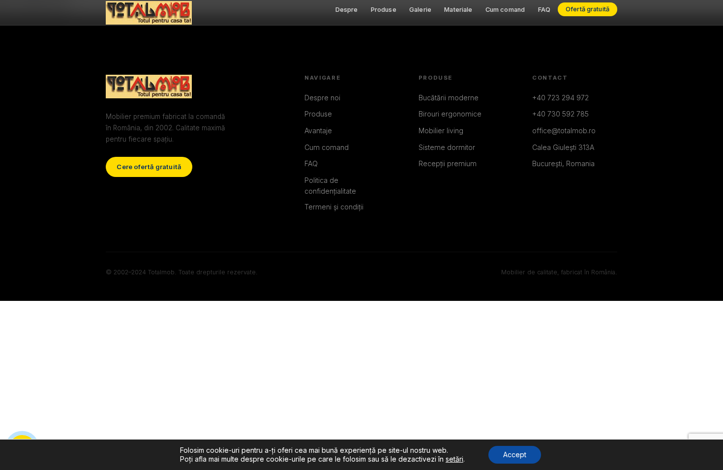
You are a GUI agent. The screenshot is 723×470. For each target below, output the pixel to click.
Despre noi (322, 97)
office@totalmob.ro (564, 130)
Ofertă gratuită (587, 9)
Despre (346, 9)
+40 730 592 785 (560, 114)
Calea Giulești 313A (563, 147)
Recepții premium (448, 163)
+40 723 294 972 (560, 97)
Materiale (458, 9)
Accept (514, 454)
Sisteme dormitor (447, 147)
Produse (383, 9)
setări (454, 459)
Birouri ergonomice (450, 114)
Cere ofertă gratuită (149, 167)
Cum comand (505, 9)
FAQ (544, 9)
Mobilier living (441, 130)
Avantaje (318, 130)
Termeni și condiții (333, 207)
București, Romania (563, 163)
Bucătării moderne (449, 97)
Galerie (420, 9)
